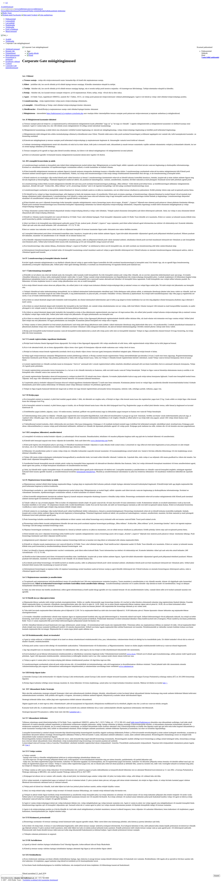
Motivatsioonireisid (12, 55)
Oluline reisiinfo (34, 11)
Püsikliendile (10, 25)
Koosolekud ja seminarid (11, 58)
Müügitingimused (12, 11)
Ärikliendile (10, 27)
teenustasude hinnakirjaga (86, 472)
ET (7, 3)
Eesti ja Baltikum (12, 29)
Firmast (3, 11)
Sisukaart (10, 7)
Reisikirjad (44, 11)
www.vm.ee (131, 654)
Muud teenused (11, 31)
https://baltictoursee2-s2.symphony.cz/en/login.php (65, 113)
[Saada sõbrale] (33, 53)
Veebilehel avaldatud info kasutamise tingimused (40, 880)
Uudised (9, 64)
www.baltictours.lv (36, 9)
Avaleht (4, 7)
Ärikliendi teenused (13, 49)
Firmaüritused (11, 53)
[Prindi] (30, 55)
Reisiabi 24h (10, 51)
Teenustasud (23, 11)
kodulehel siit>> (75, 712)
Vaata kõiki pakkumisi (210, 57)
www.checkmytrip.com (99, 441)
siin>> (165, 683)
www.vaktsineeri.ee (126, 666)
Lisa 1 (27, 745)
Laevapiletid (10, 23)
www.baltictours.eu (22, 9)
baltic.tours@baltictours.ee (140, 722)
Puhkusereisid (11, 19)
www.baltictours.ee (8, 9)
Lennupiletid (10, 21)
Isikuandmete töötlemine (56, 11)
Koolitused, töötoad (13, 61)
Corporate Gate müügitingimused (12, 67)
